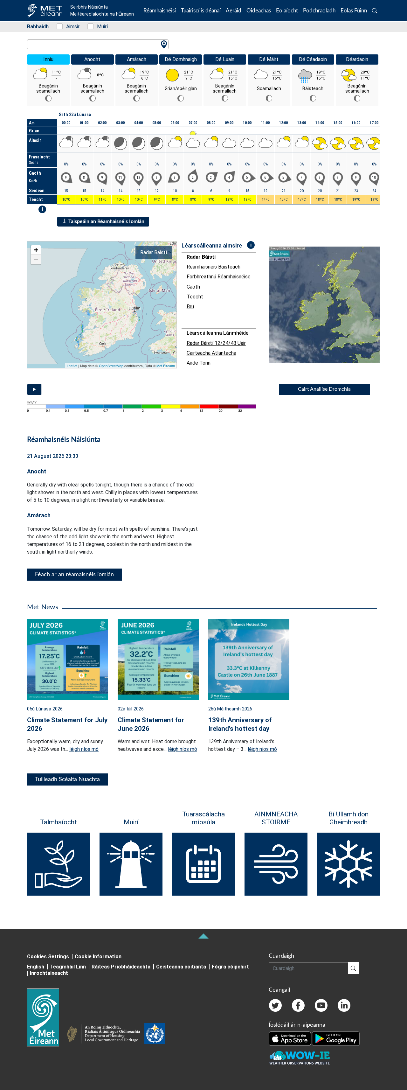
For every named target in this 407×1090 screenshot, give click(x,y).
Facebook (298, 1005)
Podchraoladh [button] (319, 10)
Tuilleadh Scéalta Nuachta (67, 779)
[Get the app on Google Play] (336, 1038)
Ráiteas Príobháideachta (121, 967)
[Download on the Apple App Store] (290, 1038)
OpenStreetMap (111, 365)
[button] (374, 10)
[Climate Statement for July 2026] (67, 659)
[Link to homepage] (47, 1017)
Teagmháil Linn (68, 967)
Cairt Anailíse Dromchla (324, 389)
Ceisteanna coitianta (181, 967)
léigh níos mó (84, 749)
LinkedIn (344, 1005)
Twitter (275, 1005)
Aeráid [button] (233, 10)
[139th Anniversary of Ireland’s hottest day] (248, 659)
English (35, 967)
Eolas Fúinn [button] (354, 10)
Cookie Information (98, 957)
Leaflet (72, 365)
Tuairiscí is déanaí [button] (201, 10)
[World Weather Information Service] (154, 1034)
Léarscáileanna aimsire (212, 245)
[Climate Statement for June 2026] (158, 659)
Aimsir (69, 27)
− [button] (36, 259)
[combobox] (98, 44)
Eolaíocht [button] (287, 10)
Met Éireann (165, 365)
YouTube (321, 1005)
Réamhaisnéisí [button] (159, 10)
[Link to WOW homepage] (299, 1057)
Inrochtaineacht (49, 973)
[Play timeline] (34, 389)
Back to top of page (203, 936)
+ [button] (36, 250)
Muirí (99, 27)
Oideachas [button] (258, 10)
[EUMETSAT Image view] (330, 305)
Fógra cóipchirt (230, 967)
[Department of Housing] (105, 1034)
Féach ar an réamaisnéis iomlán (74, 574)
